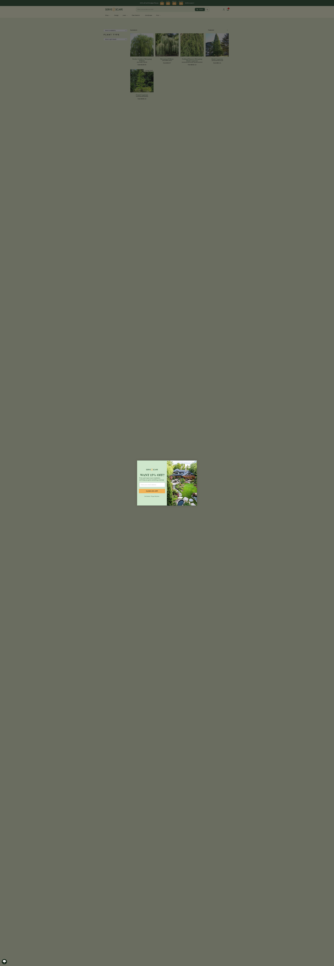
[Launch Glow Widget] (4, 961)
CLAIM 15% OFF (152, 491)
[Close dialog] (195, 462)
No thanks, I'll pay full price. (152, 496)
